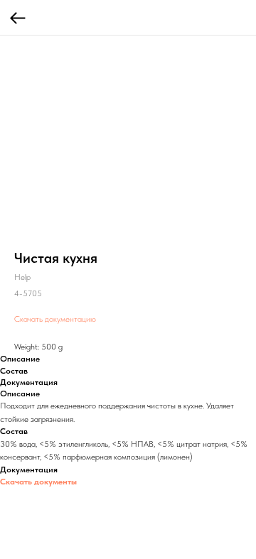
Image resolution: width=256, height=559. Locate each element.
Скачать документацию (55, 319)
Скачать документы (38, 482)
